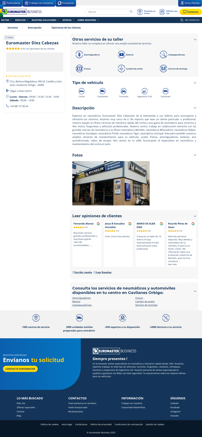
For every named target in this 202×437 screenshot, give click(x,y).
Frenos (87, 68)
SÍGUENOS (177, 398)
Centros (20, 411)
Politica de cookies (50, 424)
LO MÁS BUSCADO (30, 398)
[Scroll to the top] (194, 430)
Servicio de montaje (177, 68)
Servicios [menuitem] (20, 20)
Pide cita (21, 403)
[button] (37, 48)
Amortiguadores (92, 54)
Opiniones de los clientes (66, 27)
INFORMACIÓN (132, 398)
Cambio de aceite (134, 68)
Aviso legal (67, 424)
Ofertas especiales (26, 407)
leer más (172, 264)
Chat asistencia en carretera (82, 403)
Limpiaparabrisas (176, 54)
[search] (132, 11)
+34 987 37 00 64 (19, 106)
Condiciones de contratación (129, 424)
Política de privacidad (101, 424)
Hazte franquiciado (77, 407)
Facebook (175, 407)
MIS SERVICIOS (191, 20)
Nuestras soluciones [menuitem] (44, 20)
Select (10, 37)
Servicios (13, 27)
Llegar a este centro (21, 91)
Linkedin (174, 403)
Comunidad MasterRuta (133, 407)
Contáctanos (81, 424)
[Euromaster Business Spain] (21, 12)
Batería (129, 54)
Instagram (175, 411)
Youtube (174, 415)
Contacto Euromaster (20, 368)
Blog (19, 415)
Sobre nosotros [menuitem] (87, 20)
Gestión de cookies (155, 424)
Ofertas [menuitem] (67, 20)
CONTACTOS (77, 398)
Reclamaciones (75, 411)
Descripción (35, 27)
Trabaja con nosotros (131, 403)
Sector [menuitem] (5, 20)
